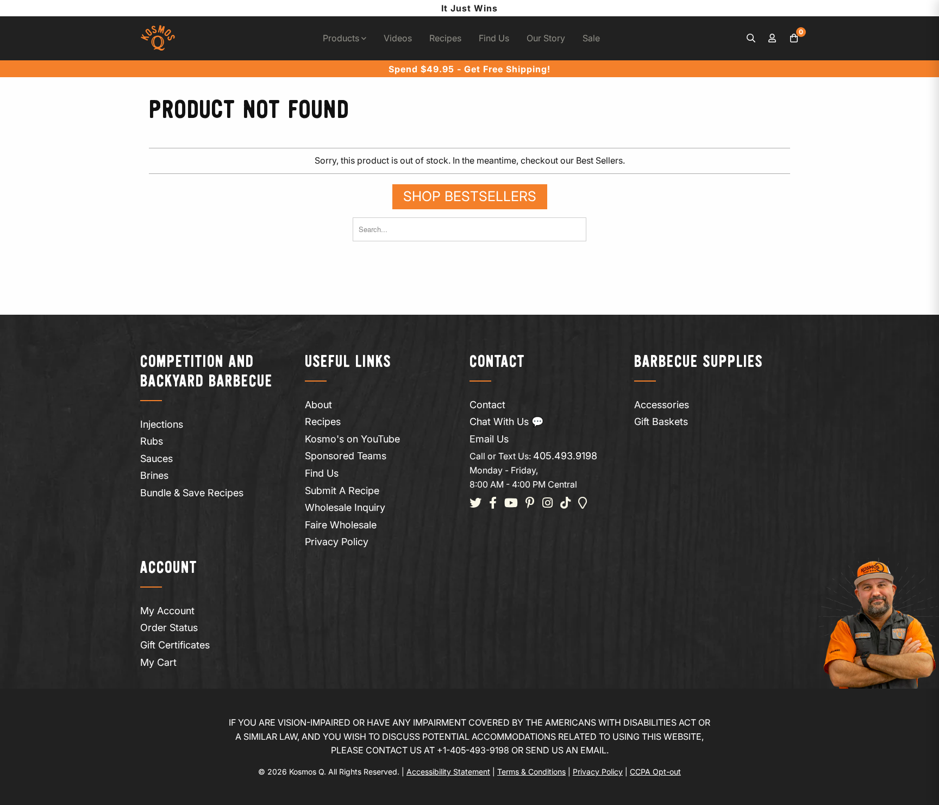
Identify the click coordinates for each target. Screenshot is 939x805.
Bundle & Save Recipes (191, 492)
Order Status (169, 627)
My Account (167, 610)
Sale (591, 38)
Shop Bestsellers (469, 196)
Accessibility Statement (448, 771)
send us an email (565, 750)
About (318, 404)
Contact (487, 404)
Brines (154, 475)
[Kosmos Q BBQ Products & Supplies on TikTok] (565, 503)
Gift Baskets (661, 421)
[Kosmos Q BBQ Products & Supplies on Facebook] (493, 503)
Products (342, 38)
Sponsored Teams (345, 455)
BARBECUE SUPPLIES (698, 362)
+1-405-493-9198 (473, 750)
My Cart (158, 662)
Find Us (494, 38)
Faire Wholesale (341, 525)
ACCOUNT (168, 568)
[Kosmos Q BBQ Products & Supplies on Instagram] (547, 503)
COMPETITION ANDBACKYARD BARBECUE (206, 372)
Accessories (661, 404)
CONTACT (497, 362)
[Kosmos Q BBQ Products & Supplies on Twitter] (475, 503)
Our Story (546, 38)
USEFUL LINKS (348, 362)
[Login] (772, 38)
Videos (398, 38)
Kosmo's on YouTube (352, 439)
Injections (161, 424)
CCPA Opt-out (655, 771)
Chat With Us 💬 (506, 421)
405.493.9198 (565, 455)
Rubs (151, 441)
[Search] (751, 38)
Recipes (445, 38)
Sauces (156, 458)
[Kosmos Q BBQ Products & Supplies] (158, 38)
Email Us (489, 439)
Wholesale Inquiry (345, 507)
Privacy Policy (336, 541)
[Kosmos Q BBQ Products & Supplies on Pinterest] (530, 503)
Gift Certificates (175, 645)
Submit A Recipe (342, 490)
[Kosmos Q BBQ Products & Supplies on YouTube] (511, 503)
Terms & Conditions (531, 771)
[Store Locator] (582, 503)
